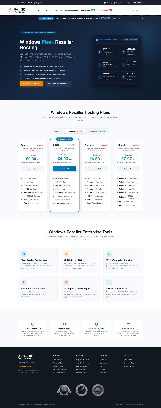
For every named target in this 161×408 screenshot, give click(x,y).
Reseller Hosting (58, 366)
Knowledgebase (129, 363)
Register (119, 3)
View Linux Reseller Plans (57, 83)
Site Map (140, 405)
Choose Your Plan (30, 83)
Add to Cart (32, 169)
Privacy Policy (119, 405)
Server (58, 10)
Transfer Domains (82, 363)
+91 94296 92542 (25, 366)
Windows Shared (58, 363)
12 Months (74, 131)
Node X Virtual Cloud (60, 369)
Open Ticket (128, 359)
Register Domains (82, 359)
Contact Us (104, 363)
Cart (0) (109, 3)
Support (39, 3)
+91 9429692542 (26, 3)
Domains (35, 10)
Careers (103, 369)
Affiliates (103, 373)
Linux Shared (57, 359)
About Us (103, 359)
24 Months (97, 131)
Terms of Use (130, 405)
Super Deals (105, 10)
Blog (101, 366)
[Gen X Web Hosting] (18, 10)
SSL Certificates (81, 366)
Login (128, 3)
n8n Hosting (87, 10)
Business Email (71, 10)
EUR (138, 3)
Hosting (47, 10)
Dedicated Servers (59, 373)
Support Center (129, 366)
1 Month (58, 131)
